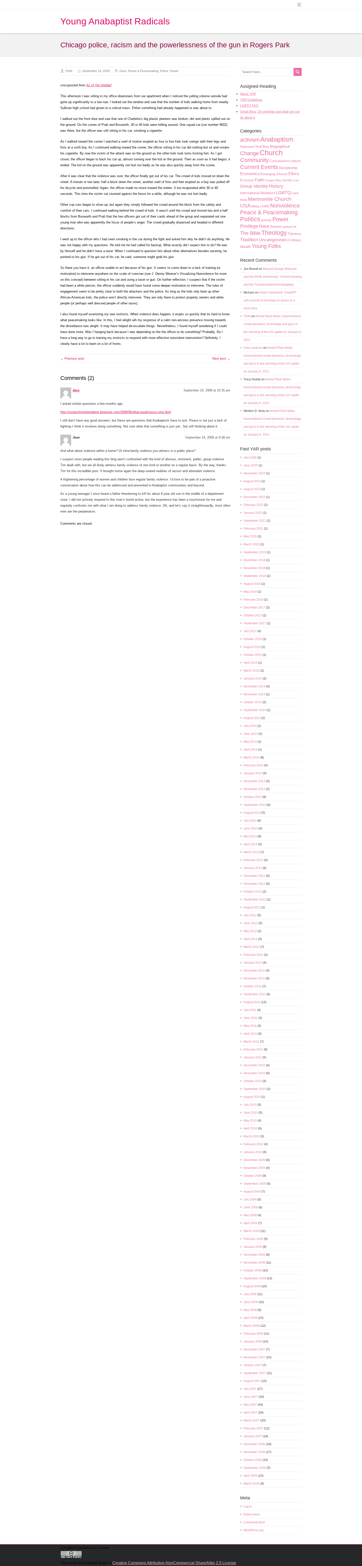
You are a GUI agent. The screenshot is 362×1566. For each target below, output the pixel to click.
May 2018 (250, 591)
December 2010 (254, 1065)
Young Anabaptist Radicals (115, 21)
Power (174, 71)
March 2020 (252, 544)
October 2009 (253, 1176)
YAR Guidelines (251, 100)
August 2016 (252, 647)
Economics (250, 174)
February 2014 (253, 765)
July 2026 (250, 457)
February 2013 (253, 860)
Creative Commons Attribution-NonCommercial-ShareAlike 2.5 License (174, 1563)
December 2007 (254, 1349)
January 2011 (253, 1057)
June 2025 (251, 465)
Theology (274, 232)
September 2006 (255, 1468)
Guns (123, 71)
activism (250, 140)
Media (243, 199)
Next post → (221, 358)
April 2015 (250, 662)
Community (254, 160)
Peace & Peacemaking (143, 71)
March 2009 (252, 1231)
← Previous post (72, 358)
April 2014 (250, 749)
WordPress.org (253, 1530)
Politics (250, 219)
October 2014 (253, 702)
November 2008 (254, 1262)
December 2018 (254, 560)
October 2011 (253, 986)
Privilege (249, 226)
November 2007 (254, 1357)
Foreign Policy (273, 180)
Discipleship (288, 168)
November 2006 (254, 1452)
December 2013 (254, 781)
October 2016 (253, 639)
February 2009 (253, 1239)
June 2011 (251, 1018)
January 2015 (253, 678)
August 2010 (252, 1097)
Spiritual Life (289, 226)
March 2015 (252, 670)
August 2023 (252, 489)
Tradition (249, 239)
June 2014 (251, 734)
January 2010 (253, 1152)
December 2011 (254, 970)
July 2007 (250, 1389)
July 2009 (250, 1199)
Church (271, 152)
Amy (76, 390)
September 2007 (255, 1373)
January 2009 (253, 1247)
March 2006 (252, 1483)
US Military (293, 240)
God (295, 180)
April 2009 (250, 1223)
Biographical (280, 146)
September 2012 (255, 899)
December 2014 (254, 686)
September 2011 (255, 994)
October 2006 (253, 1460)
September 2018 (255, 576)
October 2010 (253, 1081)
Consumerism (279, 161)
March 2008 (252, 1325)
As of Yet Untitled (98, 85)
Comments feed (254, 1522)
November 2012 (254, 883)
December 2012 (254, 876)
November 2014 (254, 694)
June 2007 (251, 1397)
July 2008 (250, 1294)
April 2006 (250, 1475)
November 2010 (254, 1073)
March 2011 (251, 1041)
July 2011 (250, 1010)
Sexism (275, 226)
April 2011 (250, 1033)
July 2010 (250, 1104)
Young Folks (266, 246)
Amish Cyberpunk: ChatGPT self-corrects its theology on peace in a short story (270, 300)
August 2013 (252, 812)
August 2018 (252, 584)
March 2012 (252, 947)
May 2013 (250, 836)
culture (295, 161)
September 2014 (255, 710)
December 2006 (254, 1444)
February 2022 (253, 505)
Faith (259, 180)
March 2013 (252, 852)
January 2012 (253, 962)
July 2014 (250, 726)
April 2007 (250, 1412)
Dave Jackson (253, 348)
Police (164, 71)
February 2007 (253, 1428)
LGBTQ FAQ (249, 106)
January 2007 (253, 1436)
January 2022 (253, 513)
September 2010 (255, 1089)
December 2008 (254, 1254)
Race (264, 226)
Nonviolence (285, 206)
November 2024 (254, 473)
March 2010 (252, 1136)
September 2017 (255, 623)
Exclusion (247, 180)
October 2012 (253, 891)
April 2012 (250, 939)
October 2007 (253, 1365)
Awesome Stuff (251, 146)
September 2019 (255, 552)
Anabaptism (277, 139)
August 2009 (252, 1191)
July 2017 (250, 631)
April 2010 (250, 1128)
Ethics (293, 174)
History (276, 186)
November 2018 (254, 568)
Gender (287, 180)
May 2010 (250, 1120)
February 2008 (253, 1333)
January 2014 (253, 773)
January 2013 (253, 868)
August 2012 (252, 907)
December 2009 (254, 1160)
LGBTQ (283, 192)
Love (295, 193)
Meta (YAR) (260, 206)
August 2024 (252, 481)
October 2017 (253, 615)
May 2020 (250, 536)
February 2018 (253, 599)
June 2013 (251, 828)
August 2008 (252, 1286)
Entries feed (252, 1514)
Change (249, 153)
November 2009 (254, 1168)
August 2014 (252, 718)
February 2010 (253, 1144)
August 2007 (252, 1381)
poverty (266, 220)
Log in (248, 1506)
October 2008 (253, 1270)
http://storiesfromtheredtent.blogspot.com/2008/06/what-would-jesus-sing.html (115, 412)
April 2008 (250, 1318)
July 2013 (250, 820)
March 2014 (252, 757)
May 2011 (250, 1026)
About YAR (248, 94)
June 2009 (251, 1207)
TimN (68, 71)
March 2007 (252, 1420)
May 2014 (250, 741)
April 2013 (250, 844)
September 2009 (255, 1183)
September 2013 (255, 805)
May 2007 (250, 1404)
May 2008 (250, 1310)
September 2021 (255, 520)
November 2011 (254, 978)
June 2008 (251, 1302)
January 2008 (253, 1341)
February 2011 (253, 1049)
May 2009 (250, 1215)
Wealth (245, 247)
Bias (266, 146)
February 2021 (253, 528)
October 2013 (253, 797)
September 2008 (255, 1278)
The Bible (250, 233)
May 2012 (250, 931)
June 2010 (251, 1112)
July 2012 (250, 915)
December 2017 (254, 607)
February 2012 (253, 955)
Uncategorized (272, 240)
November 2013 (254, 789)
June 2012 (251, 923)
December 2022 (254, 497)
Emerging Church (274, 174)
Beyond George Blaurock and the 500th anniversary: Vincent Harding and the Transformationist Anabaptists (273, 276)
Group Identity (254, 186)
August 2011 (252, 1002)
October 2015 (253, 655)
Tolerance (294, 234)
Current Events (259, 167)
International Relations (257, 193)
